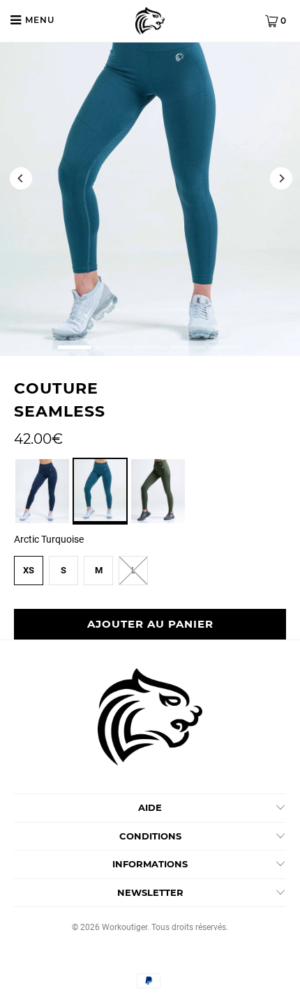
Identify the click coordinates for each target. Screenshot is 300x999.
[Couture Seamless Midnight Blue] (42, 521)
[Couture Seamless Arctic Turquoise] (100, 521)
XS (28, 570)
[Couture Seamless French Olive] (158, 521)
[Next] (280, 178)
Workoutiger (124, 927)
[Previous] (19, 178)
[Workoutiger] (150, 21)
